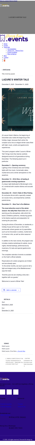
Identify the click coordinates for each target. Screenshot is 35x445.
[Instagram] (2, 392)
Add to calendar (11, 290)
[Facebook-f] (9, 392)
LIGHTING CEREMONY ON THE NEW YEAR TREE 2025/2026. (28, 361)
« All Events (6, 70)
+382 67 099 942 (5, 415)
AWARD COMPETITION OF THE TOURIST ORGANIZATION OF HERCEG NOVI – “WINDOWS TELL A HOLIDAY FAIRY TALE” (15, 361)
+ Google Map (21, 351)
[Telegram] (15, 392)
